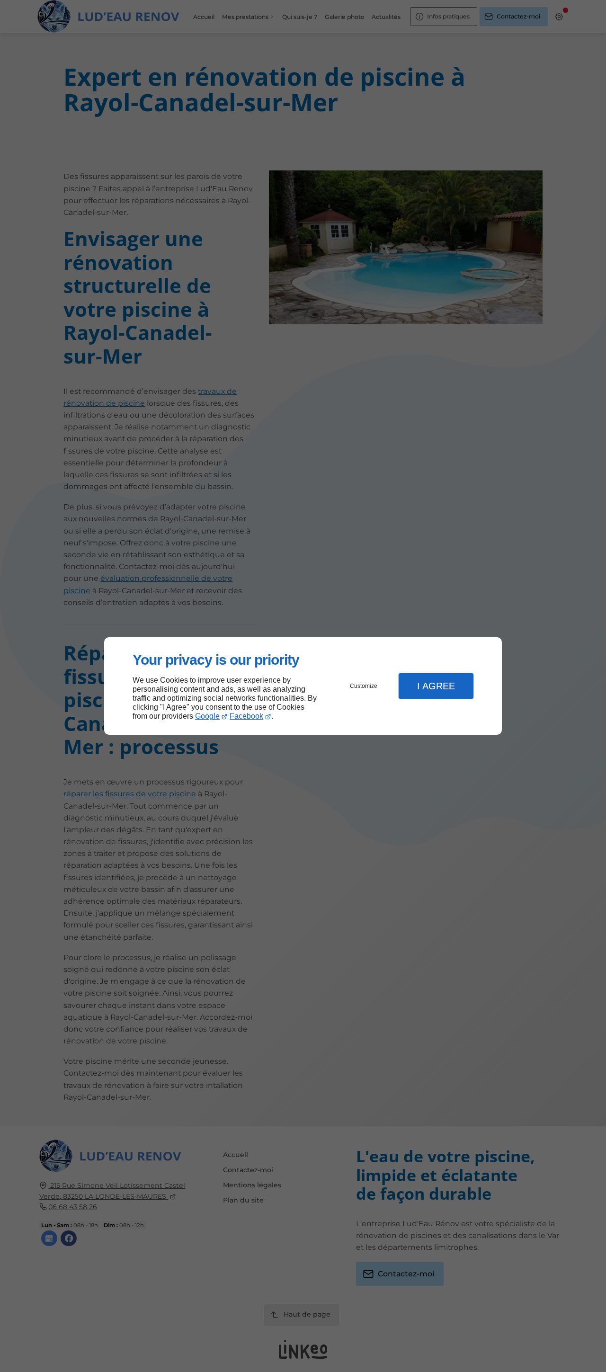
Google (207, 716)
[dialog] (303, 686)
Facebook (246, 716)
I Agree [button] (436, 686)
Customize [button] (363, 686)
